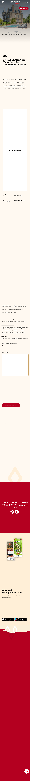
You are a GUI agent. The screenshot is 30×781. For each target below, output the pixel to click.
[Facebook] (17, 512)
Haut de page (26, 740)
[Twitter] (12, 512)
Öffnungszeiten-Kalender (10, 405)
